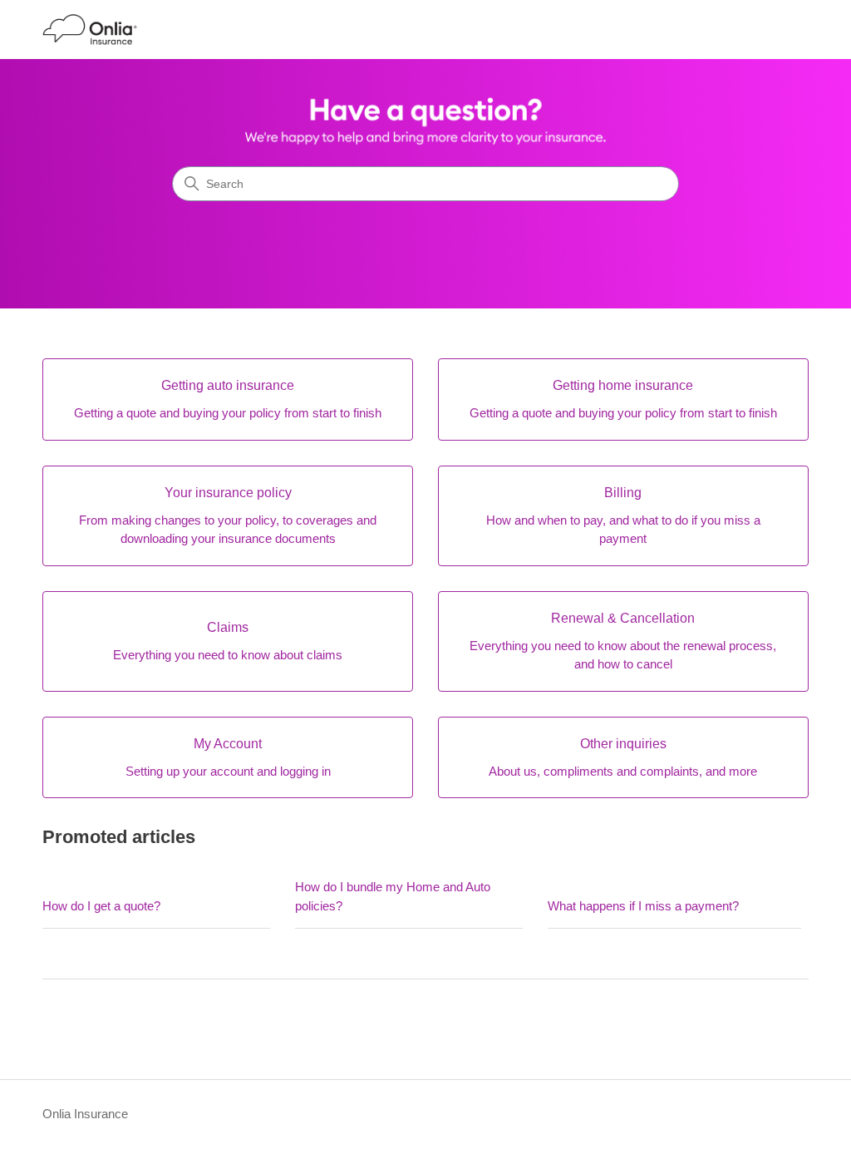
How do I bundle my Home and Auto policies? (392, 896)
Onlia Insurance (85, 1114)
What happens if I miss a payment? (643, 906)
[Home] (89, 29)
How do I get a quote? (101, 906)
